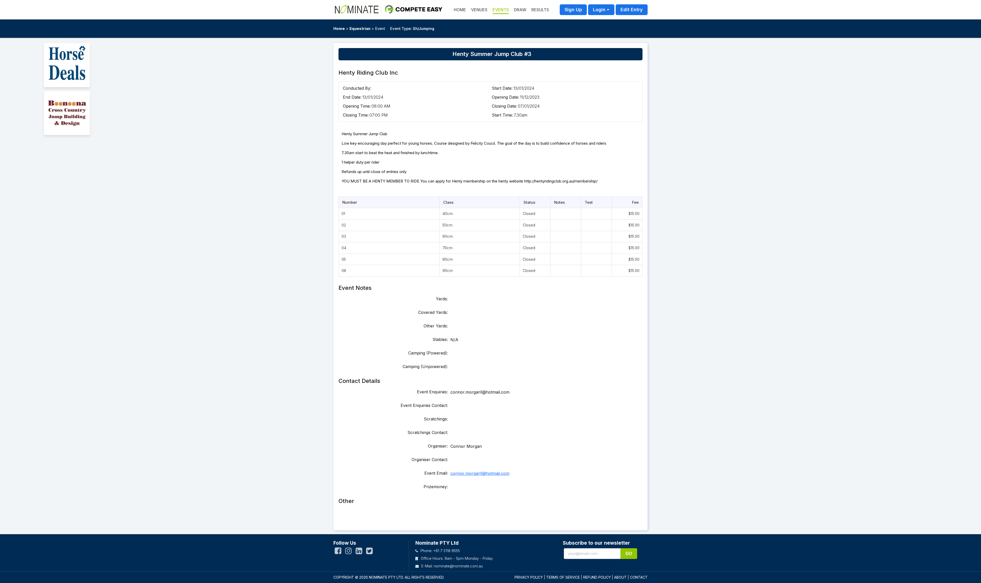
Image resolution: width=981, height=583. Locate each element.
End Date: (352, 97)
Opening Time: (357, 106)
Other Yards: (436, 325)
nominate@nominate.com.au (458, 566)
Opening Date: (505, 97)
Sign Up (573, 9)
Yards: (442, 298)
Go (628, 553)
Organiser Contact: (430, 459)
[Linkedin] (359, 552)
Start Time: (502, 115)
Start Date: (502, 88)
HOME (460, 9)
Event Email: (436, 473)
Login (599, 9)
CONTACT (639, 577)
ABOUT (620, 577)
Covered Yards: (433, 312)
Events (501, 9)
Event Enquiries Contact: (424, 405)
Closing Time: (356, 115)
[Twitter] (369, 552)
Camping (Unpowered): (425, 366)
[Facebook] (338, 552)
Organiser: (438, 446)
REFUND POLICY (597, 577)
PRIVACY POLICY (529, 577)
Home (339, 28)
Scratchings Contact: (427, 432)
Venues (479, 9)
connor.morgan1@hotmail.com (479, 473)
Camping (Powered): (428, 353)
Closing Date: (504, 106)
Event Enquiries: (432, 391)
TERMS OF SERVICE (563, 577)
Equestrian (359, 28)
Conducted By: (357, 88)
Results (540, 9)
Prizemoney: (436, 486)
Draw (520, 9)
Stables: (440, 339)
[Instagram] (348, 552)
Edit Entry (632, 9)
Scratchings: (436, 418)
